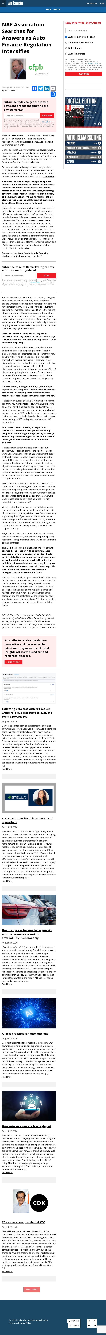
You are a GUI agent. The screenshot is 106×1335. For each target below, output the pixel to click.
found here (48, 176)
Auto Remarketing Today (81, 36)
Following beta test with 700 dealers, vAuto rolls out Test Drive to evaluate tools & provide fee (27, 712)
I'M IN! (46, 276)
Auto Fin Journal (76, 53)
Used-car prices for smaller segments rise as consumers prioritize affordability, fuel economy (27, 934)
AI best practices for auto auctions (25, 1033)
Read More (7, 769)
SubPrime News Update (80, 42)
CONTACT (74, 1325)
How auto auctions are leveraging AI (26, 1126)
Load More (31, 1289)
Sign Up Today (13, 662)
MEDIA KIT (74, 1321)
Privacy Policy (46, 122)
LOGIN (102, 3)
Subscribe (47, 116)
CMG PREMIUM (91, 3)
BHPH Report (75, 48)
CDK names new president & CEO (23, 1222)
